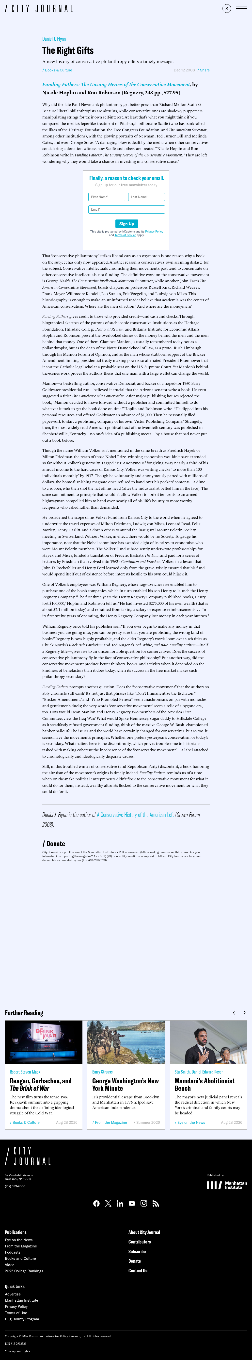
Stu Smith (182, 1072)
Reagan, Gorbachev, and (41, 1084)
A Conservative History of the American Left (135, 814)
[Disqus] (126, 933)
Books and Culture (20, 1258)
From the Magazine (111, 1122)
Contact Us (137, 1270)
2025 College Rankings (24, 1271)
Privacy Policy (154, 231)
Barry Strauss (102, 1072)
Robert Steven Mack (25, 1072)
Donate (56, 843)
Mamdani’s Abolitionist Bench (205, 1084)
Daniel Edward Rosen (207, 1072)
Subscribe (137, 1251)
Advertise (13, 1294)
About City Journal (144, 1232)
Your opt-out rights (17, 1351)
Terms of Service (125, 235)
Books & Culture (26, 1122)
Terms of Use (16, 1312)
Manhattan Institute (21, 1300)
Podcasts (12, 1252)
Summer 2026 (148, 1122)
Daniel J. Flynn (54, 38)
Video (9, 1264)
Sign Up (126, 223)
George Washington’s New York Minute (125, 1084)
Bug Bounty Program (22, 1319)
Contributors (139, 1242)
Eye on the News (191, 1122)
